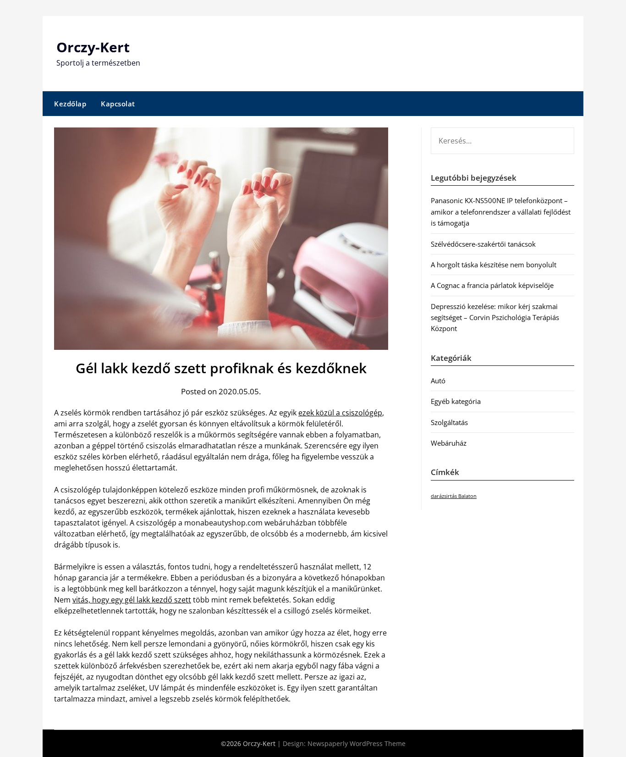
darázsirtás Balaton (454, 496)
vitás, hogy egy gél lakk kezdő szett (131, 600)
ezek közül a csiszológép (340, 413)
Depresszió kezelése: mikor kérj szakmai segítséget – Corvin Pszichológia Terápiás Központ (495, 317)
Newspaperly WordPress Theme (357, 743)
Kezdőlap (70, 103)
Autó (438, 380)
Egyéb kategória (456, 401)
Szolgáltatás (449, 422)
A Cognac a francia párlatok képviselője (492, 285)
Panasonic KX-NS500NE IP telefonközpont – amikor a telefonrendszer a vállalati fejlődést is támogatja (501, 211)
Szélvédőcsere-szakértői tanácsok (483, 244)
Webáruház (449, 443)
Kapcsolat (118, 103)
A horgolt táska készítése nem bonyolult (493, 264)
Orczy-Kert (93, 47)
